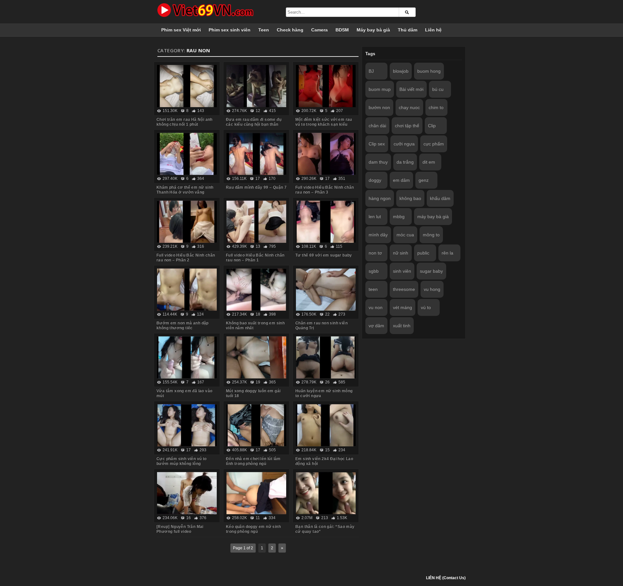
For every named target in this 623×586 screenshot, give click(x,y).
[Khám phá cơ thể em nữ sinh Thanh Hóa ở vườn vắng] (187, 154)
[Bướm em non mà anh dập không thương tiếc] (187, 289)
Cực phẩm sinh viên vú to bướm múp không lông (181, 461)
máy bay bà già (433, 216)
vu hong (432, 289)
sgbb (374, 271)
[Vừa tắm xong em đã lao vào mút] (187, 357)
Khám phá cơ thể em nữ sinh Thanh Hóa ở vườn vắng (184, 189)
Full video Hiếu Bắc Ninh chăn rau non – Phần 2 (185, 257)
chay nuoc (409, 107)
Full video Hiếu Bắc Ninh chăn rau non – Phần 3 (324, 189)
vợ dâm (376, 325)
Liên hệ (433, 29)
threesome (404, 289)
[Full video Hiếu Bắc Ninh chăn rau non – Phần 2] (187, 222)
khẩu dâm (440, 198)
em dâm (401, 180)
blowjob (401, 71)
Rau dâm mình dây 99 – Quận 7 (256, 187)
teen (373, 289)
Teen (263, 29)
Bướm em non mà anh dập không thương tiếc (182, 325)
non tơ (375, 253)
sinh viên (402, 271)
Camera (319, 29)
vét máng (402, 307)
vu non (376, 307)
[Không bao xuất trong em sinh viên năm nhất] (256, 289)
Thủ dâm (407, 29)
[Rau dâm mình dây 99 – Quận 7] (256, 154)
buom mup (380, 89)
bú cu (438, 89)
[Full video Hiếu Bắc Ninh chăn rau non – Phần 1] (256, 222)
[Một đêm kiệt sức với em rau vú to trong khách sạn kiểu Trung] (326, 86)
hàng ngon (380, 198)
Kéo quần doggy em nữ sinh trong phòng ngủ (253, 529)
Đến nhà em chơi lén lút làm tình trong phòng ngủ (253, 461)
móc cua (405, 234)
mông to (431, 234)
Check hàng (290, 29)
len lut (375, 216)
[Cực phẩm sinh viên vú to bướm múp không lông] (187, 425)
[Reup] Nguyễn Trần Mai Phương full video (179, 529)
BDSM (342, 29)
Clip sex (377, 143)
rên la (447, 253)
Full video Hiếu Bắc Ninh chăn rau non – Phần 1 (255, 257)
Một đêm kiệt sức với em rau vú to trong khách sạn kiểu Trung (323, 124)
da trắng (405, 162)
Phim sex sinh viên (229, 29)
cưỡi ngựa (404, 143)
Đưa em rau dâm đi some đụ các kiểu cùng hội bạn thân (253, 122)
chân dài (377, 125)
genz (424, 180)
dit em (428, 162)
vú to (426, 307)
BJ (371, 71)
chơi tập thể (407, 125)
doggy (375, 180)
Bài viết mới (411, 89)
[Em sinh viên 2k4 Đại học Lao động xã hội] (326, 425)
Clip (432, 125)
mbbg (399, 216)
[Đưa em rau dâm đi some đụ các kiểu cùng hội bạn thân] (256, 86)
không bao (410, 198)
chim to (436, 107)
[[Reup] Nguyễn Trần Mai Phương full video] (187, 493)
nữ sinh (400, 253)
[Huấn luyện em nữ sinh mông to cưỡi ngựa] (326, 357)
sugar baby (431, 271)
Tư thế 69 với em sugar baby (323, 255)
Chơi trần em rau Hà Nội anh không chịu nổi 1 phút (184, 122)
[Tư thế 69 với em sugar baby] (326, 222)
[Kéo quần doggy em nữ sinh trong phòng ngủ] (256, 493)
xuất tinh (401, 325)
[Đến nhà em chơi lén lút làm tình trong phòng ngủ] (256, 425)
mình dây (378, 234)
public (423, 253)
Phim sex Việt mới (181, 29)
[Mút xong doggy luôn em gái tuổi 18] (256, 357)
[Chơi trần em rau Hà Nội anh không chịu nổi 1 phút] (187, 86)
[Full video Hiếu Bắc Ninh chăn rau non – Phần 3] (326, 154)
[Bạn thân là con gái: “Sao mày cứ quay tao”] (326, 493)
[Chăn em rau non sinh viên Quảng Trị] (326, 289)
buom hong (429, 71)
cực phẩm (433, 143)
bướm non (379, 107)
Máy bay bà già (373, 29)
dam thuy (378, 162)
